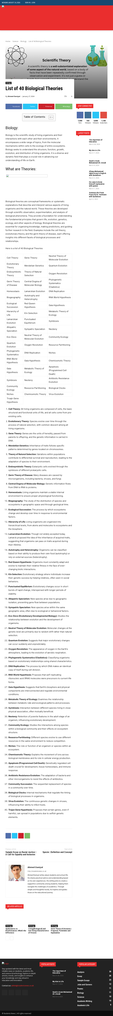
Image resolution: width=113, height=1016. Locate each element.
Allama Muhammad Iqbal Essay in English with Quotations (97, 173)
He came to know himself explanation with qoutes (96, 184)
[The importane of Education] (81, 143)
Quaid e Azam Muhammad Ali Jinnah (97, 162)
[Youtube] (109, 18)
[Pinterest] (21, 835)
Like (80, 113)
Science (15, 41)
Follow (88, 113)
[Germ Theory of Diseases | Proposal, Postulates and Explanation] (61, 919)
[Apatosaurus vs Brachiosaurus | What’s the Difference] (16, 919)
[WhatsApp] (27, 835)
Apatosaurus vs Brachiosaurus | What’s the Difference (16, 931)
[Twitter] (105, 18)
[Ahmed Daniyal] (17, 879)
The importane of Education (95, 141)
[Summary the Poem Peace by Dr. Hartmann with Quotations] (81, 196)
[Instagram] (101, 18)
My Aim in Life (94, 150)
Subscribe (104, 113)
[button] (109, 3)
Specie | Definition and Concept (57, 852)
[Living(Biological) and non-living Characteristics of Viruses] (39, 919)
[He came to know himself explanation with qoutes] (81, 185)
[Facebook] (96, 18)
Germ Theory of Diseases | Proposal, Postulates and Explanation (61, 931)
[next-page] (11, 938)
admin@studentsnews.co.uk (22, 986)
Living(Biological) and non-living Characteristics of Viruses (38, 931)
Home (8, 41)
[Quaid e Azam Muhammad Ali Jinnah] (81, 164)
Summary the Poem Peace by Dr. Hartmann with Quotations (98, 195)
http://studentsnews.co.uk (37, 871)
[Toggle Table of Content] (50, 117)
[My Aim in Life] (81, 153)
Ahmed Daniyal (14, 96)
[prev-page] (7, 938)
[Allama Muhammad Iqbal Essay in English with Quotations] (81, 174)
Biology (23, 41)
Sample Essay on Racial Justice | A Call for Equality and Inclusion (21, 853)
